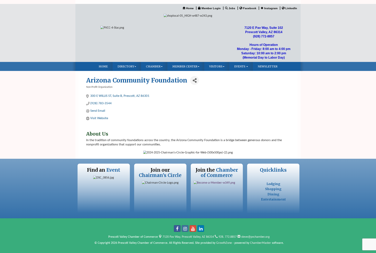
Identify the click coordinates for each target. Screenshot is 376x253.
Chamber (153, 66)
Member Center (184, 66)
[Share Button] (194, 80)
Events (240, 66)
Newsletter (267, 66)
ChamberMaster (260, 243)
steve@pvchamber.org (255, 236)
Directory (126, 66)
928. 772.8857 (227, 236)
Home (103, 66)
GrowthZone (224, 243)
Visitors (215, 66)
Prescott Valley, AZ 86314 (188, 236)
